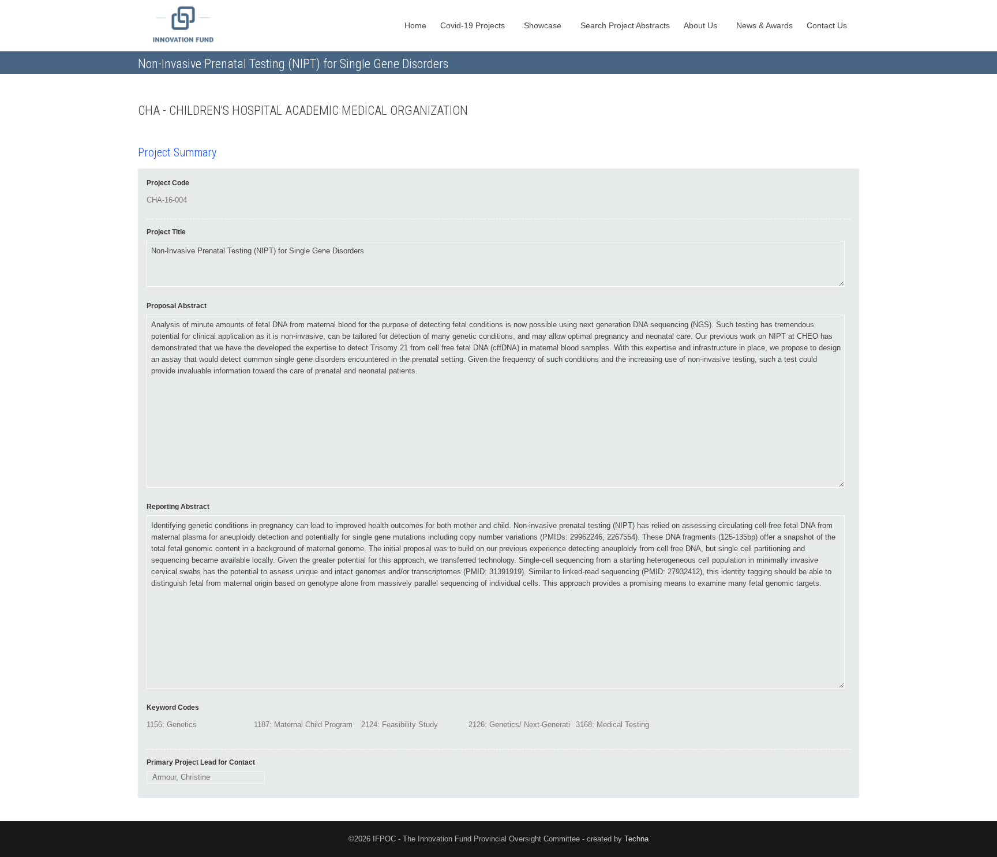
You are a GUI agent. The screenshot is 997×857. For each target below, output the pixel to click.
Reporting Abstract (178, 507)
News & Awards (764, 25)
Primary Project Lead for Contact (201, 762)
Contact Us (828, 25)
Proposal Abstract (177, 306)
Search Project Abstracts (625, 25)
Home (415, 25)
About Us (701, 25)
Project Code (168, 183)
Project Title (166, 232)
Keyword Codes (173, 707)
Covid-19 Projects (473, 25)
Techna (636, 838)
